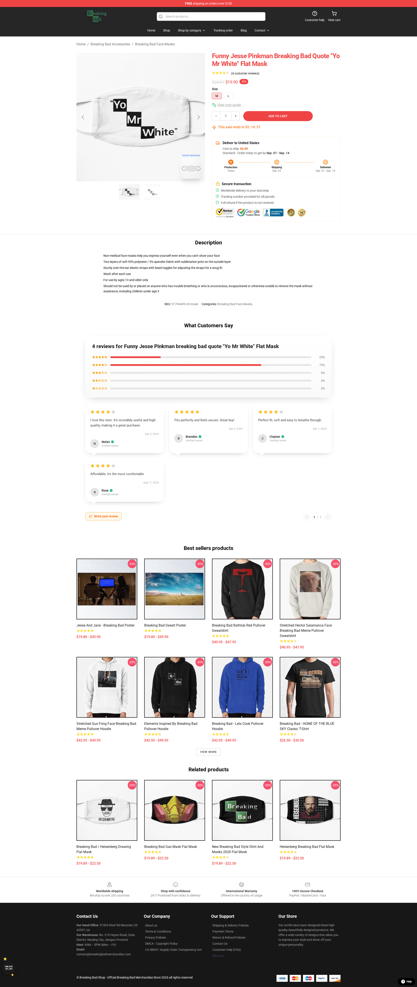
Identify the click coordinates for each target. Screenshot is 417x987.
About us (151, 925)
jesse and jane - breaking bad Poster (105, 625)
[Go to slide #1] (129, 192)
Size (215, 89)
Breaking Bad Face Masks (155, 44)
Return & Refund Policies (228, 937)
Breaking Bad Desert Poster (165, 625)
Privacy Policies (155, 937)
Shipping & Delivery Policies (230, 925)
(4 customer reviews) (245, 73)
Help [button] (409, 981)
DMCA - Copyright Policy (161, 943)
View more (208, 751)
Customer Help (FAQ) (226, 949)
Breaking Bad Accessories (110, 44)
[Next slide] (198, 117)
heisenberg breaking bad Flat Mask (307, 847)
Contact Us (219, 943)
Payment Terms (222, 931)
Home (81, 44)
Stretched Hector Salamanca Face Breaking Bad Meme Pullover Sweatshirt (306, 630)
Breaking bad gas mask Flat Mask (170, 847)
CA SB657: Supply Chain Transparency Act (173, 949)
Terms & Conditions (158, 931)
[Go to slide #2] (152, 192)
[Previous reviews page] (307, 517)
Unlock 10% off (9, 968)
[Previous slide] (83, 117)
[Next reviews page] (328, 517)
